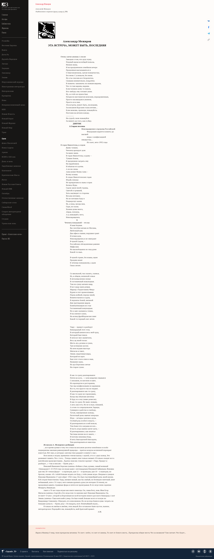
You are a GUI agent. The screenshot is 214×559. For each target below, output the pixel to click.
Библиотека (6, 23)
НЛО (4, 109)
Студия (5, 219)
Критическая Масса (11, 175)
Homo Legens (7, 147)
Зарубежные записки (11, 166)
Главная (5, 14)
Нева (4, 100)
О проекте (24, 551)
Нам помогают (48, 551)
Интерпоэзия (8, 91)
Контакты (35, 551)
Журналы (5, 28)
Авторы (4, 19)
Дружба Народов (9, 59)
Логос (4, 179)
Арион (5, 152)
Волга (4, 50)
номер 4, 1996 (63, 11)
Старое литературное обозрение (11, 212)
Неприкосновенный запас (13, 105)
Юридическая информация (204, 556)
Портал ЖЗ (6, 238)
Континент (7, 170)
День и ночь (7, 161)
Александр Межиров (43, 4)
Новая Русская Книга (11, 184)
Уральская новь (9, 223)
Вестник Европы (9, 45)
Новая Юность (8, 114)
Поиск (4, 32)
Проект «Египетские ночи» (12, 234)
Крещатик (6, 95)
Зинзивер (6, 73)
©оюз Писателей (9, 143)
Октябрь (6, 193)
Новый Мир (7, 127)
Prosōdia (5, 41)
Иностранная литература (13, 86)
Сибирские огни (9, 202)
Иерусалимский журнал (12, 82)
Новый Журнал (8, 123)
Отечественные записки (13, 198)
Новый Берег (8, 118)
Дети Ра (5, 54)
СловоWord (7, 207)
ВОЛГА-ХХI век (8, 157)
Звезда (5, 63)
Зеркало (5, 68)
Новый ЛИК (7, 189)
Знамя (4, 77)
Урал (4, 132)
